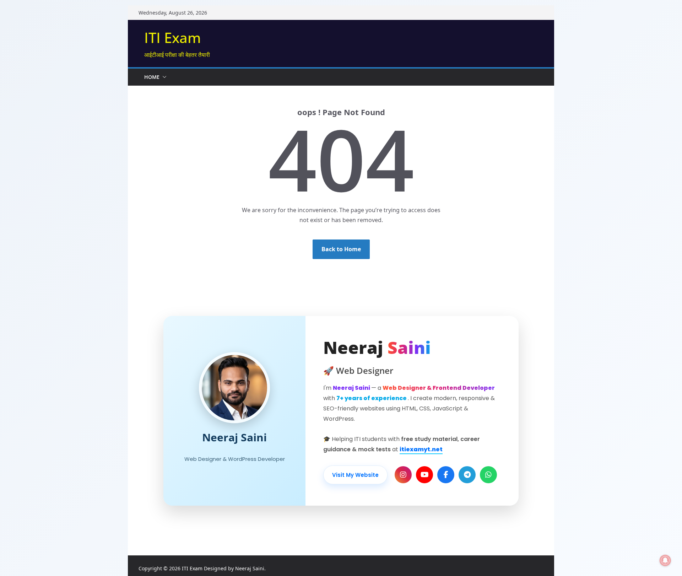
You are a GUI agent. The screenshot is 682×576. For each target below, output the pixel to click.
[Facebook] (445, 474)
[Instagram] (403, 474)
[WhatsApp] (488, 474)
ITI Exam (172, 37)
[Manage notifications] (665, 560)
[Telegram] (467, 474)
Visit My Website (355, 475)
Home (151, 77)
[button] (163, 77)
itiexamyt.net (421, 449)
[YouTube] (424, 474)
